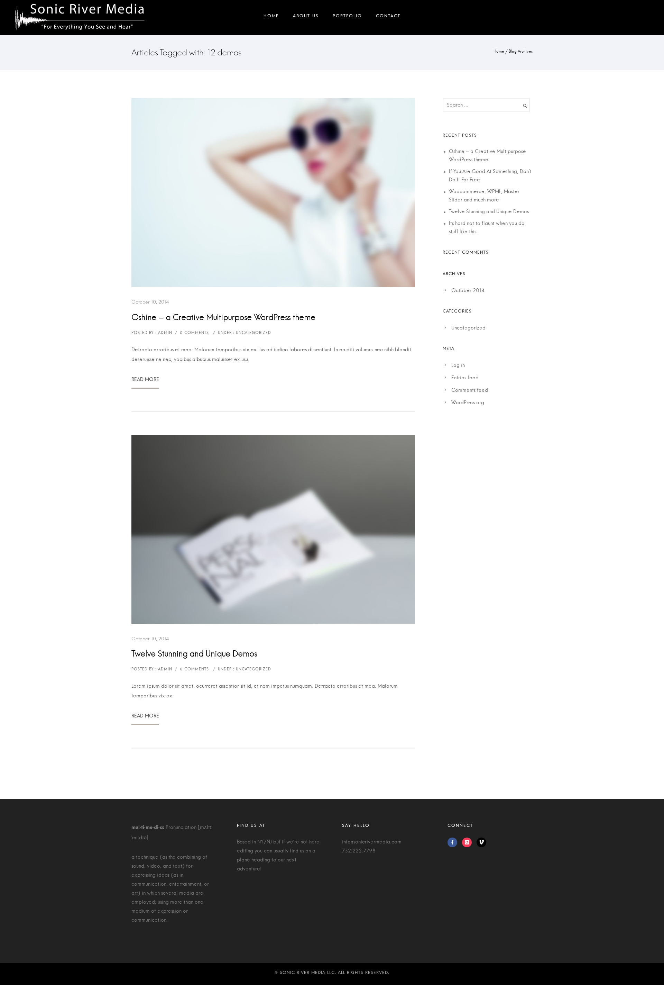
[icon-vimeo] (481, 842)
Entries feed (465, 378)
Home (499, 51)
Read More (145, 382)
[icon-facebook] (454, 842)
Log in (458, 365)
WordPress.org (467, 402)
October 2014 (468, 290)
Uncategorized (468, 328)
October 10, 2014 (150, 302)
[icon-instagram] (468, 842)
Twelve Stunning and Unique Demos (194, 654)
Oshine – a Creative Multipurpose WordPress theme (223, 318)
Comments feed (469, 390)
